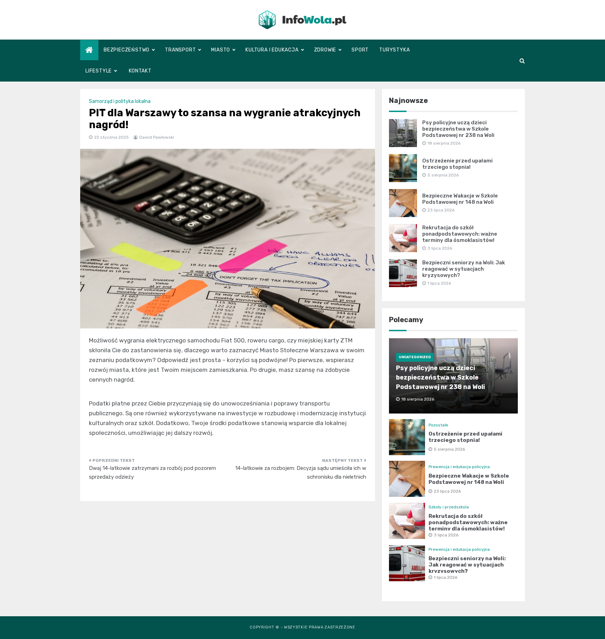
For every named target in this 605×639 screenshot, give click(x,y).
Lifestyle (98, 71)
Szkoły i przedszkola (449, 507)
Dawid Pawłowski (156, 137)
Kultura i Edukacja (271, 50)
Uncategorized (415, 357)
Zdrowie (325, 50)
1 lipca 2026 (445, 577)
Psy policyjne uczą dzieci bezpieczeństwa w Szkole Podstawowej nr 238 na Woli (458, 128)
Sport (360, 50)
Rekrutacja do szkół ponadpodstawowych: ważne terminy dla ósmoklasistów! (459, 233)
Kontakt (140, 71)
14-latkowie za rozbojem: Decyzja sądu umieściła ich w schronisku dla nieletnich (300, 472)
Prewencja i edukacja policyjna (459, 466)
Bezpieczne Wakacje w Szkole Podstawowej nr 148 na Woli (460, 199)
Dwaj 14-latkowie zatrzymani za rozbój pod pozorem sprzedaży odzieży (152, 472)
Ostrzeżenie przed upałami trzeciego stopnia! (457, 164)
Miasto (220, 50)
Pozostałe (438, 425)
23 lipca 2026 (447, 491)
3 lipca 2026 (446, 535)
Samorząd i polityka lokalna (120, 101)
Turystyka (394, 50)
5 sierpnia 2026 (449, 449)
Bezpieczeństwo (126, 50)
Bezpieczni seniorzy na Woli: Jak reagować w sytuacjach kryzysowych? (463, 268)
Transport (180, 50)
